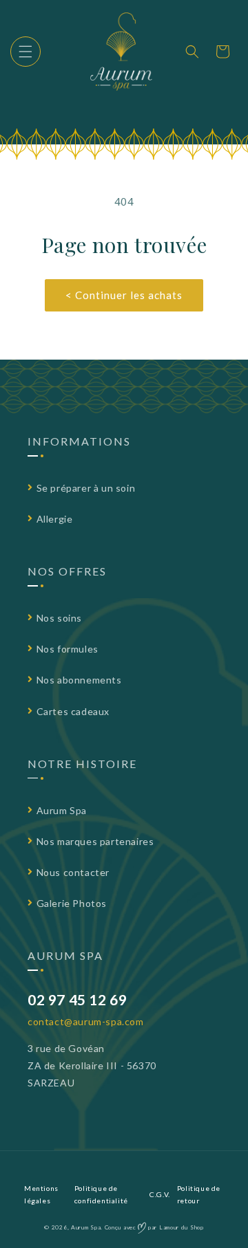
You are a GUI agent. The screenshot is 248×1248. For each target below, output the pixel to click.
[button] (25, 51)
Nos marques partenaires (95, 841)
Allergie (55, 519)
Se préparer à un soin (86, 488)
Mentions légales (41, 1194)
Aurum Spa (62, 810)
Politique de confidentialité (101, 1194)
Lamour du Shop (181, 1227)
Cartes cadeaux (73, 711)
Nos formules (68, 649)
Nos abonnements (79, 680)
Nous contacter (73, 872)
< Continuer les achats (124, 295)
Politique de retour (198, 1194)
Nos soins (59, 618)
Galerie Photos (72, 903)
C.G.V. (159, 1194)
